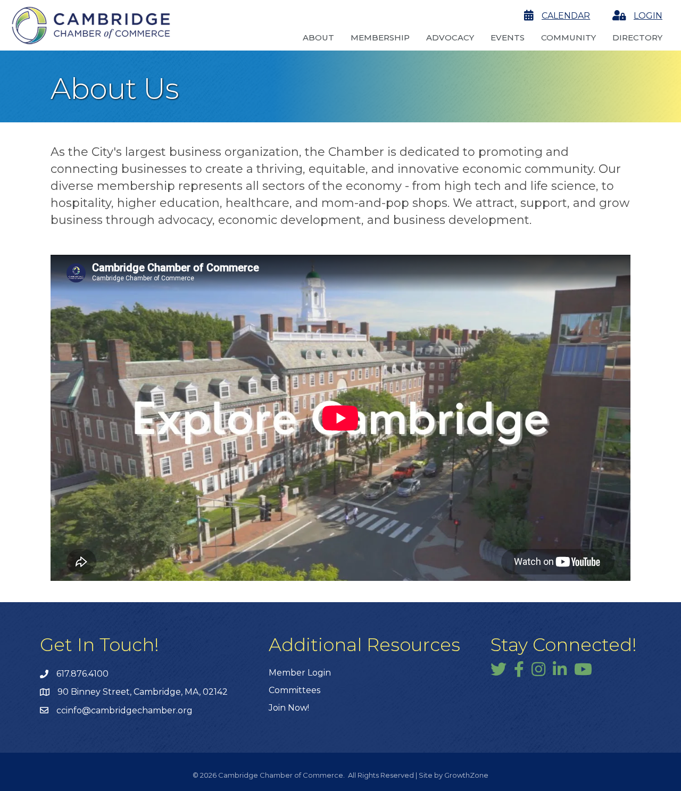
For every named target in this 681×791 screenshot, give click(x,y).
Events (508, 37)
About (318, 37)
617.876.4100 (82, 674)
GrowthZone (466, 775)
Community (568, 37)
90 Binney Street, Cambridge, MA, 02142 (142, 692)
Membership (380, 37)
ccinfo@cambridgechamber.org (124, 710)
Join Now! (289, 708)
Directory (637, 37)
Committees (294, 690)
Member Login (300, 673)
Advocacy (450, 37)
